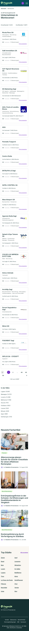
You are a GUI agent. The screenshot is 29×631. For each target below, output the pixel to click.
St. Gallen (17, 569)
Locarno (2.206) (5, 397)
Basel (2, 561)
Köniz (16, 576)
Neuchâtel (4, 587)
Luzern (3, 569)
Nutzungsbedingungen (10, 622)
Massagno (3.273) (6, 394)
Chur (16, 584)
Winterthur (18, 565)
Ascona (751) (5, 402)
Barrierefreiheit (21, 619)
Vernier (17, 587)
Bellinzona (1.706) (6, 400)
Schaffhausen (19, 580)
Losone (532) (5, 408)
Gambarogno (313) (6, 416)
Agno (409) (4, 414)
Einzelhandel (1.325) (7, 25)
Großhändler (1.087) (21, 25)
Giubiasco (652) (5, 405)
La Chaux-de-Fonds (7, 580)
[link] (14, 38)
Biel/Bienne (18, 572)
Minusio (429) (5, 411)
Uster (2, 591)
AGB (18, 622)
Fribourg (3, 584)
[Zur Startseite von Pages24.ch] (6, 3)
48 (21, 372)
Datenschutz (13, 619)
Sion (16, 591)
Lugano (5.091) (5, 391)
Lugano (3, 572)
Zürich (3, 558)
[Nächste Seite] (26, 375)
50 (3, 375)
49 (26, 372)
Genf (16, 558)
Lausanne (17, 561)
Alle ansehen (24, 552)
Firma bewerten (23, 43)
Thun (2, 576)
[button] (22, 3)
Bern (2, 565)
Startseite (3, 8)
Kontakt (7, 619)
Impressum (23, 622)
